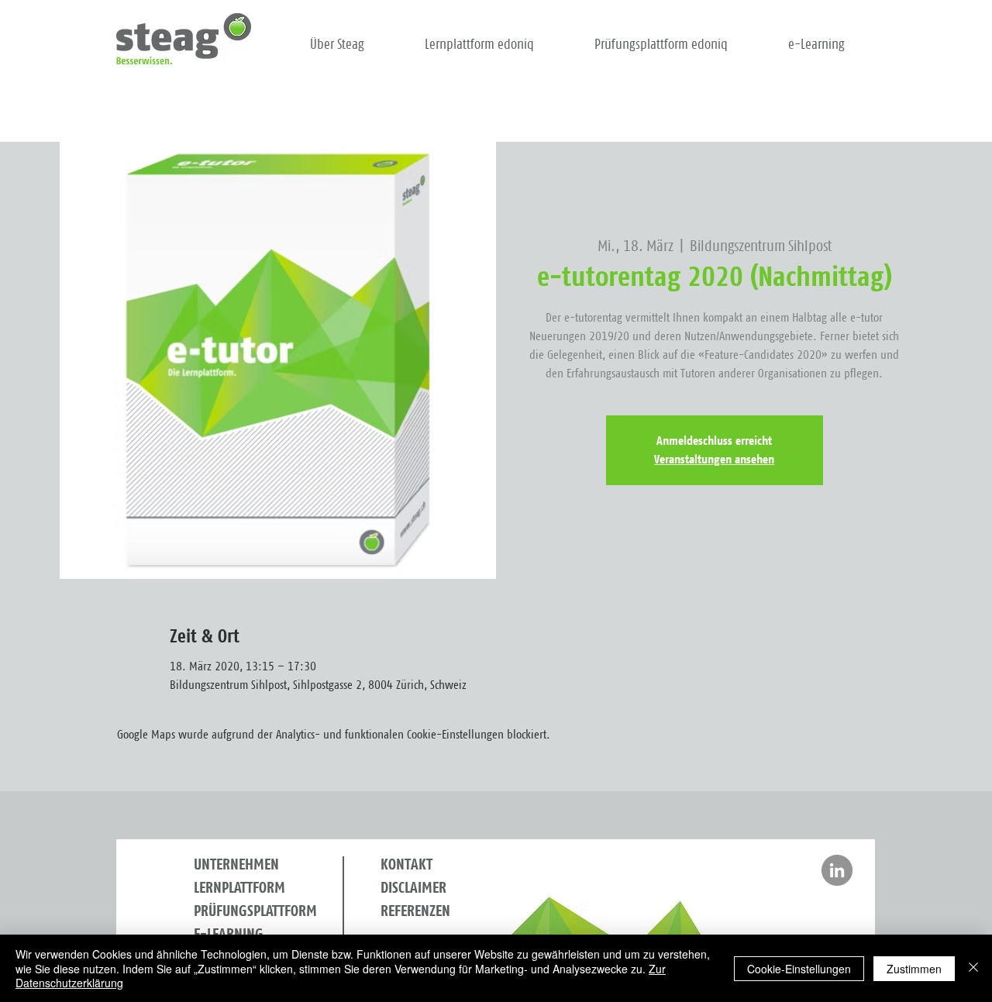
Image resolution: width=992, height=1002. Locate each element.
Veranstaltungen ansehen (714, 459)
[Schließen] (973, 968)
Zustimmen (914, 968)
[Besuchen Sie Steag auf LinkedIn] (837, 870)
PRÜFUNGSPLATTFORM (255, 911)
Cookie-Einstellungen (799, 968)
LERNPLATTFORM (239, 888)
